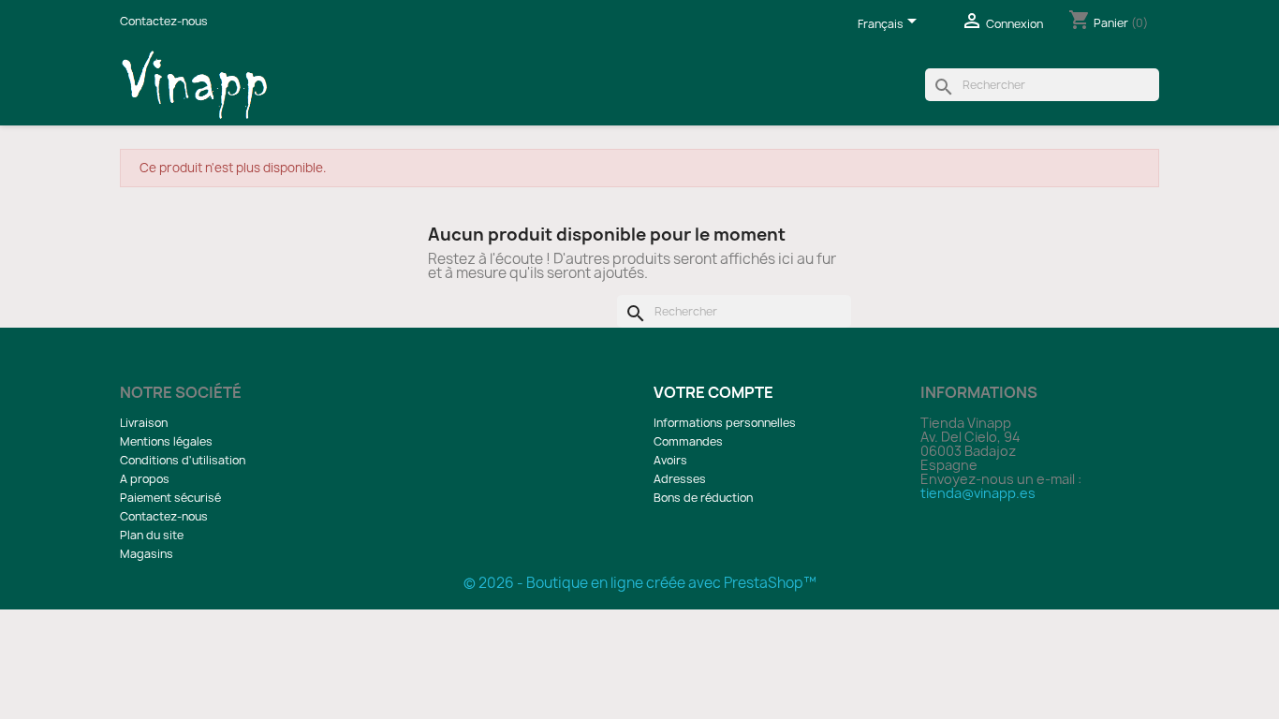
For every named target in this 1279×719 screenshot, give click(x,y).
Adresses (680, 479)
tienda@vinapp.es (978, 493)
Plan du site (152, 535)
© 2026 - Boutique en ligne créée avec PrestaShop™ (639, 583)
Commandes (688, 441)
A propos (144, 479)
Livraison (144, 423)
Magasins (146, 554)
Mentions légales (166, 441)
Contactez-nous (164, 21)
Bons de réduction (703, 498)
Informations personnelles (725, 423)
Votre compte (713, 392)
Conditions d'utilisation (182, 460)
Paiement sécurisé (170, 498)
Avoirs (670, 460)
